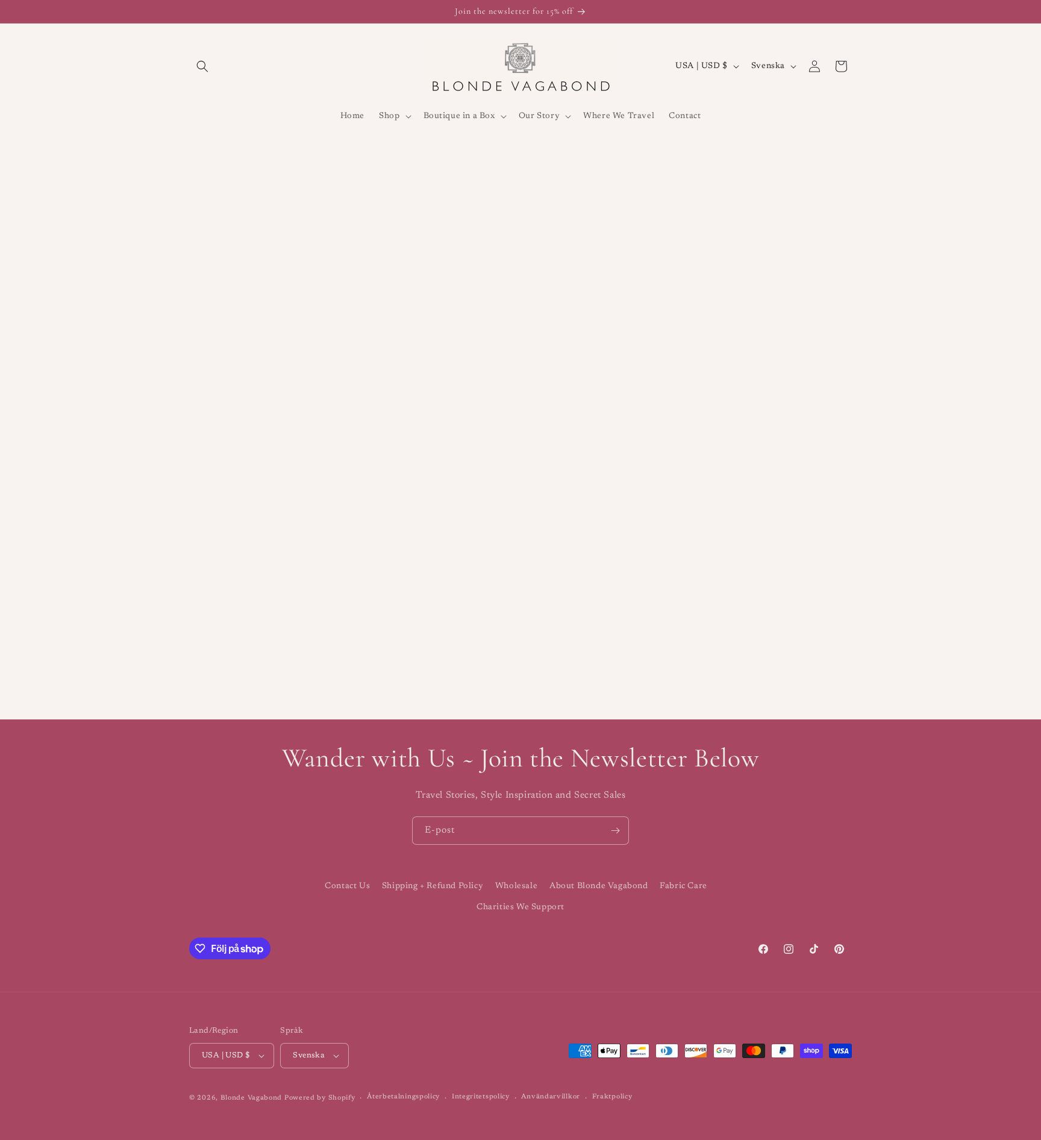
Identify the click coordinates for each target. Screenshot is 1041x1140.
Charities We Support (520, 907)
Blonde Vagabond (251, 1098)
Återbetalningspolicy (403, 1097)
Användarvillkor (550, 1097)
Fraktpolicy (612, 1097)
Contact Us (347, 886)
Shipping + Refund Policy (432, 886)
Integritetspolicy (481, 1097)
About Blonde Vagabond (598, 886)
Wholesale (516, 886)
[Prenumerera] (615, 830)
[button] (202, 66)
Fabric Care (683, 886)
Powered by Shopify (319, 1098)
